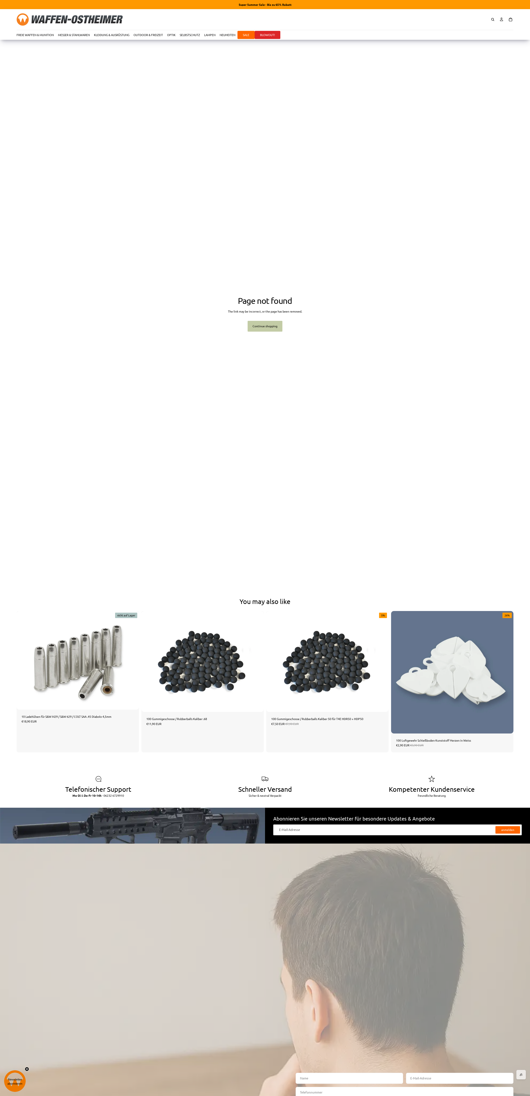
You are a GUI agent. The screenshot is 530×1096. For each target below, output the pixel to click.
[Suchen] (492, 19)
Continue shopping (265, 326)
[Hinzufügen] (257, 705)
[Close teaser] (27, 1069)
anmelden (507, 830)
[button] (15, 1081)
